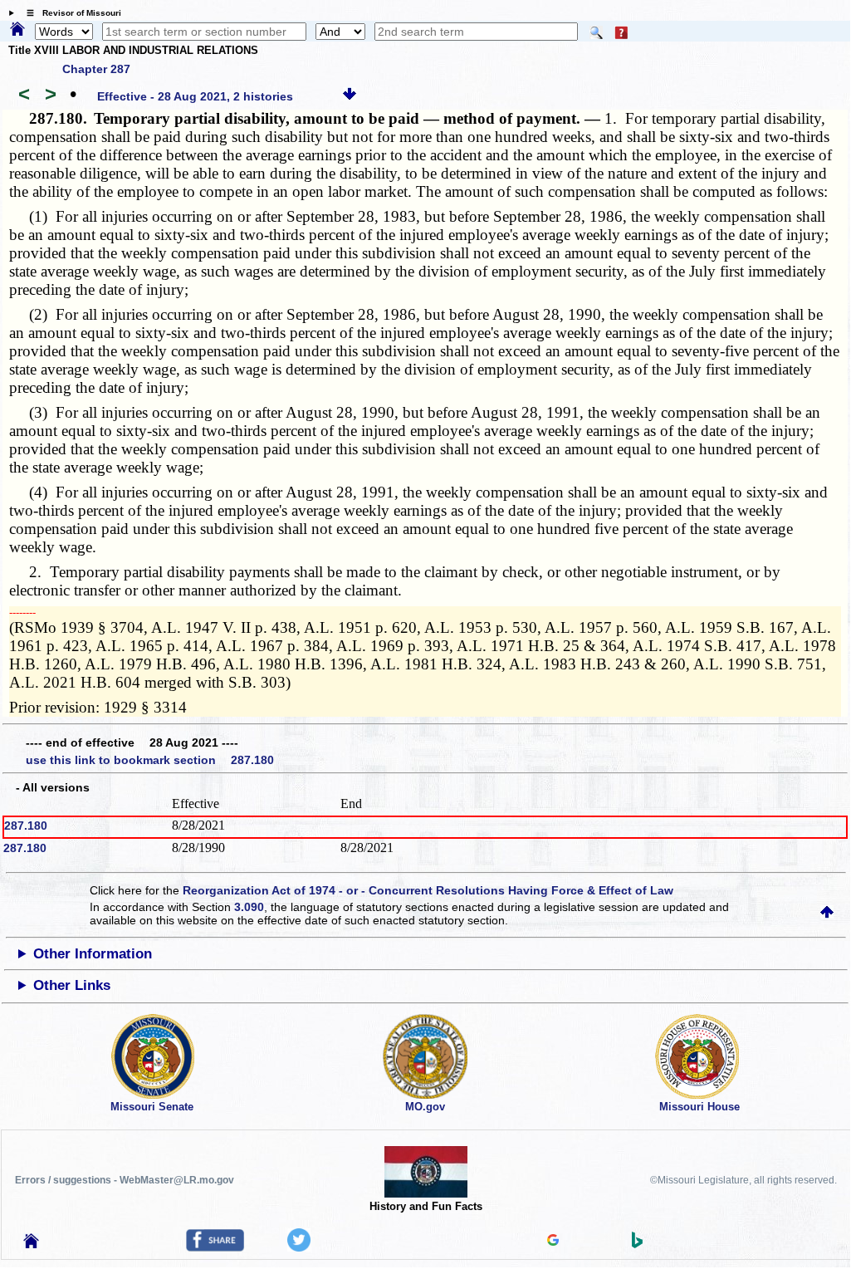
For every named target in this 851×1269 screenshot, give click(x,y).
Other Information (92, 954)
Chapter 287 (96, 69)
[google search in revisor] (553, 1241)
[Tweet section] (299, 1247)
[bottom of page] (349, 96)
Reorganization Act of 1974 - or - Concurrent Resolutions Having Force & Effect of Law (428, 890)
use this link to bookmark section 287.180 (150, 760)
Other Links (71, 985)
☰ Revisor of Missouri (69, 12)
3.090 (249, 907)
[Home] (17, 30)
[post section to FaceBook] (215, 1247)
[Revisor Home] (31, 1244)
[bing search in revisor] (637, 1244)
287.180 (25, 825)
